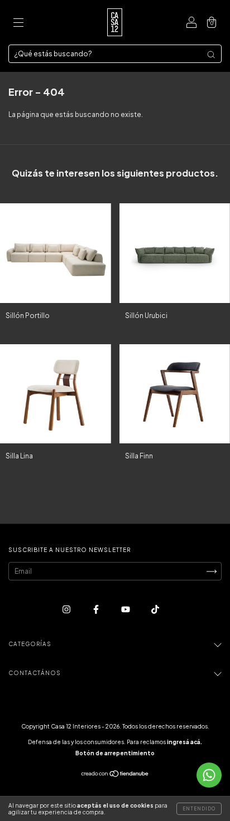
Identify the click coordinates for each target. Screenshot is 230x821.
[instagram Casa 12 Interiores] (67, 609)
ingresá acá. (184, 742)
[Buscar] (211, 54)
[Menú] (18, 23)
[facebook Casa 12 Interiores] (96, 609)
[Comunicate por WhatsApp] (209, 775)
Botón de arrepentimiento (115, 753)
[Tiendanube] (115, 775)
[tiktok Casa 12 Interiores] (155, 609)
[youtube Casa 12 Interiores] (126, 609)
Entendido (199, 809)
